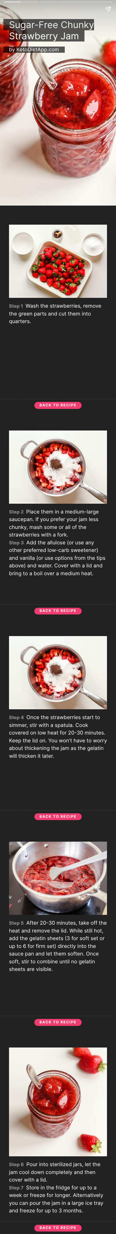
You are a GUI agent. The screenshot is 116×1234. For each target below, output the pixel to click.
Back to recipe (58, 405)
